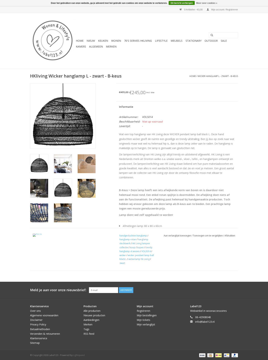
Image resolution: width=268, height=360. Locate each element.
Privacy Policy (38, 324)
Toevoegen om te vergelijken (208, 235)
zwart (122, 263)
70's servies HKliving (138, 40)
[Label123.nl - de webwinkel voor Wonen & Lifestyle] (52, 41)
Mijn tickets (143, 320)
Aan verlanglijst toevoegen (178, 235)
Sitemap (35, 343)
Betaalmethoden (40, 329)
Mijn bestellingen (147, 315)
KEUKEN (103, 40)
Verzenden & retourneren (45, 333)
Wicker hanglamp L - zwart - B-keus (218, 76)
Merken (111, 46)
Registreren (143, 310)
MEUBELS (176, 40)
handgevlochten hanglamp (133, 235)
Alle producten (91, 310)
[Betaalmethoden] (202, 355)
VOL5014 (146, 251)
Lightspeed (79, 355)
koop (132, 247)
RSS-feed (88, 333)
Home (79, 40)
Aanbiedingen (91, 320)
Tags (86, 329)
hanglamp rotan (127, 239)
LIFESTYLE (161, 40)
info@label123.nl (205, 321)
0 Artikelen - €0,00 (193, 9)
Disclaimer (36, 320)
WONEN (116, 40)
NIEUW (91, 40)
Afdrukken (230, 235)
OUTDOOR (211, 40)
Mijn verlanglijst (146, 324)
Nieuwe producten (94, 315)
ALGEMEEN (96, 46)
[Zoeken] (210, 35)
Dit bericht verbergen (182, 3)
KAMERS (81, 46)
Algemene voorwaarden (44, 315)
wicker (122, 255)
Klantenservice (38, 338)
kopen (140, 247)
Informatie (126, 106)
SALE (224, 40)
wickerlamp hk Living (138, 259)
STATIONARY (193, 40)
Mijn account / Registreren (224, 9)
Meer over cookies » (206, 3)
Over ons (35, 310)
